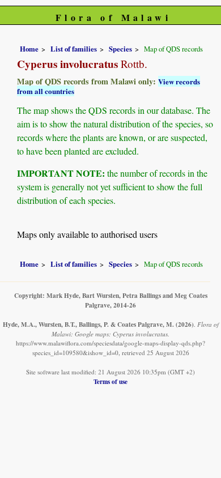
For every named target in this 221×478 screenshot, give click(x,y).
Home (29, 49)
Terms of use (111, 381)
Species (120, 49)
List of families (73, 49)
